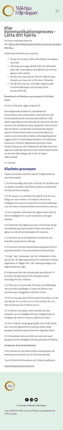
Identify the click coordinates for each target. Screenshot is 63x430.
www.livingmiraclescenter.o (18, 365)
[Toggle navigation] (57, 11)
